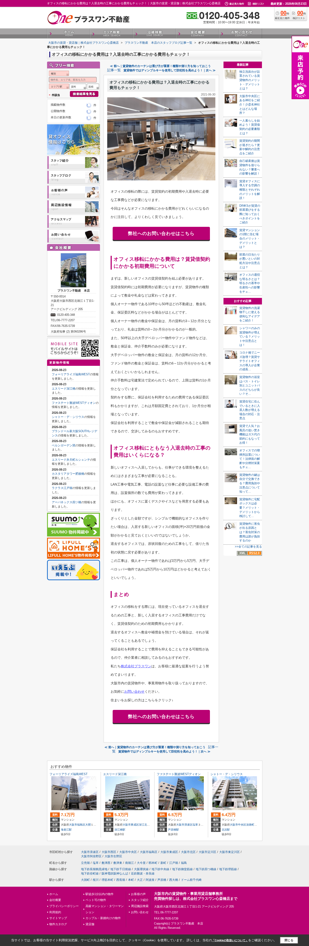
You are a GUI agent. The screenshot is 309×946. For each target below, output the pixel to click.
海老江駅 (66, 829)
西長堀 (120, 879)
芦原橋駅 (173, 829)
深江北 (143, 824)
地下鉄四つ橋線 (206, 869)
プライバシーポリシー (64, 906)
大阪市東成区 (131, 824)
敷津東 (117, 863)
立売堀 (85, 863)
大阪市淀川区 (207, 852)
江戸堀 (173, 863)
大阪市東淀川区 (229, 852)
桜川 (96, 879)
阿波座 (150, 879)
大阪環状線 (141, 869)
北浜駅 (226, 829)
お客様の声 (138, 894)
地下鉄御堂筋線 (182, 869)
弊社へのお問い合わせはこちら (161, 233)
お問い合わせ (134, 691)
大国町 (85, 879)
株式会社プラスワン (136, 666)
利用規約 (55, 912)
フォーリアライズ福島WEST (71, 374)
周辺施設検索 (140, 906)
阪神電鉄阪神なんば (115, 873)
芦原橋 (161, 879)
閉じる (289, 940)
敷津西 (106, 863)
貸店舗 (90, 924)
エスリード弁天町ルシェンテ (71, 459)
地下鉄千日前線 (120, 869)
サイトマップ (58, 918)
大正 (140, 879)
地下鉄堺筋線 (228, 869)
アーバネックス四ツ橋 (66, 502)
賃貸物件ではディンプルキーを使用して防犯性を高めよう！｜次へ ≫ (170, 70)
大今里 (141, 863)
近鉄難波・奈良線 (142, 873)
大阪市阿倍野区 (91, 856)
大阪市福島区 (77, 824)
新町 (163, 863)
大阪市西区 (109, 852)
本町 (131, 879)
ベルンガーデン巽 (63, 445)
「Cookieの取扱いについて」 (230, 940)
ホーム (53, 894)
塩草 (195, 824)
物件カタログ (58, 924)
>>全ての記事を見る (248, 546)
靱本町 (153, 863)
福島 (184, 863)
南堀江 (129, 863)
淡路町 (250, 824)
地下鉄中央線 (160, 869)
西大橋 (173, 879)
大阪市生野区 (113, 856)
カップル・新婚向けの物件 (103, 918)
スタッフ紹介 (140, 900)
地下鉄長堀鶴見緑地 (94, 869)
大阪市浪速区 (184, 824)
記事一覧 (114, 70)
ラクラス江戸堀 (62, 488)
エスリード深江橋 (63, 388)
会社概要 (55, 900)
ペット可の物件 (96, 900)
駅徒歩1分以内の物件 (100, 894)
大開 (88, 824)
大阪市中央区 (238, 824)
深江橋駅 (119, 829)
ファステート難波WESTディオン (74, 403)
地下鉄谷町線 (90, 873)
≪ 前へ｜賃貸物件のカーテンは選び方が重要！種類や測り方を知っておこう (160, 66)
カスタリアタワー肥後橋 (68, 473)
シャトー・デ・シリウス (68, 417)
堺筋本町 (107, 879)
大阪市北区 (188, 852)
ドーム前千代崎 (191, 879)
